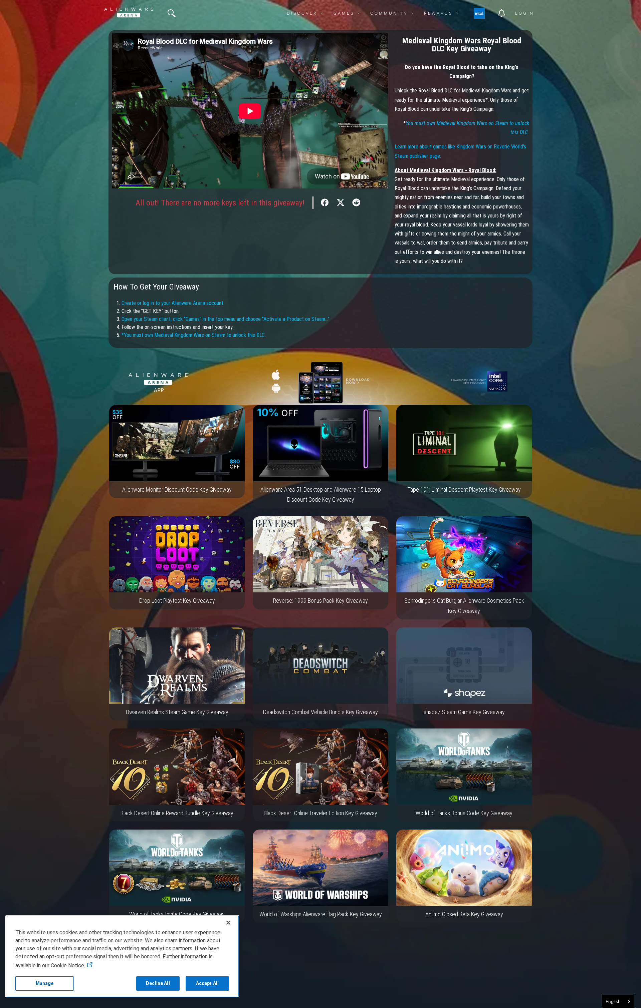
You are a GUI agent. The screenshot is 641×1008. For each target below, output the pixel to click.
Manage (45, 983)
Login (524, 13)
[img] (171, 13)
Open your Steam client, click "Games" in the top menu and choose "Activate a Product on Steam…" (226, 319)
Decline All (158, 983)
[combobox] (618, 1001)
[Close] (228, 922)
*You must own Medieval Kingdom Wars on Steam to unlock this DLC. (194, 335)
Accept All (207, 983)
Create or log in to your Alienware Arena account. (173, 303)
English (613, 1001)
